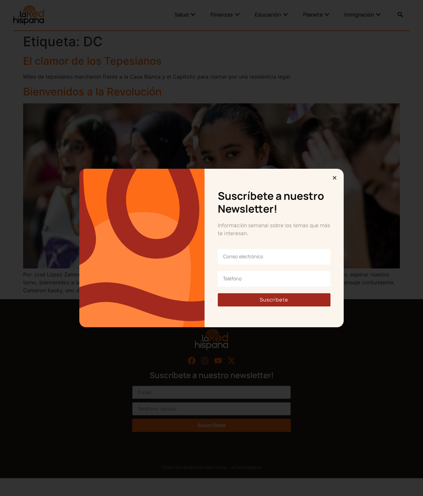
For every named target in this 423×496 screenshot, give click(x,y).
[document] (211, 248)
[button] (334, 177)
